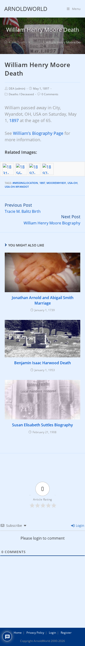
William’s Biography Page (38, 133)
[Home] (5, 42)
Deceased (27, 94)
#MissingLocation (25, 183)
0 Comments (50, 94)
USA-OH (72, 183)
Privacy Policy (35, 633)
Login (79, 525)
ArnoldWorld (25, 9)
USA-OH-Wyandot (17, 186)
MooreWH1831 (56, 183)
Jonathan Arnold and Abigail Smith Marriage (42, 300)
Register (66, 633)
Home (18, 633)
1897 (14, 120)
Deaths (13, 94)
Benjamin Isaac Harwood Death (42, 362)
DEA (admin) (17, 88)
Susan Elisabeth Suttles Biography (42, 425)
